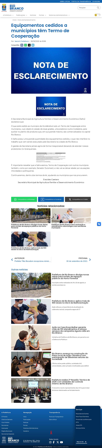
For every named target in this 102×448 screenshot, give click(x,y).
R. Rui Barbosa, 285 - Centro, (31, 441)
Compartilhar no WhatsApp (26, 199)
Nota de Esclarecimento (26, 20)
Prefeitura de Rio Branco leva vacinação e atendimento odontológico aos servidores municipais (68, 226)
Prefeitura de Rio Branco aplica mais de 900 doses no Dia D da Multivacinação (28, 249)
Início (14, 20)
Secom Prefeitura (21, 41)
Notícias (33, 15)
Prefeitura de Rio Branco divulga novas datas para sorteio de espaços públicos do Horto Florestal (29, 226)
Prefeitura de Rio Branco (45, 447)
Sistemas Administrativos (58, 15)
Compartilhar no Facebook (53, 199)
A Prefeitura (7, 15)
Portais (41, 15)
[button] (22, 45)
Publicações (20, 15)
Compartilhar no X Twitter (80, 199)
